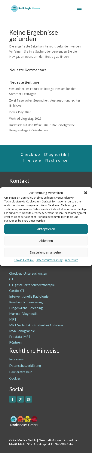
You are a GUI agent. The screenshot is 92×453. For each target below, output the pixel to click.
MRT (12, 319)
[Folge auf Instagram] (28, 399)
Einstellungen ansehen (46, 252)
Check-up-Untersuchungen (28, 273)
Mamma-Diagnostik (23, 313)
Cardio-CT (16, 290)
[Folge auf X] (20, 399)
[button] (85, 193)
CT (11, 279)
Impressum (71, 260)
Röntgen (15, 342)
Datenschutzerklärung (49, 260)
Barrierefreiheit (20, 372)
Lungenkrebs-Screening (26, 308)
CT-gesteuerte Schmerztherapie (32, 285)
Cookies (15, 378)
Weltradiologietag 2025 (25, 118)
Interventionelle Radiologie (29, 296)
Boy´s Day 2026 (20, 112)
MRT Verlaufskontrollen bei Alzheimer (36, 325)
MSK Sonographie (22, 331)
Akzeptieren (46, 229)
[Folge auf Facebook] (12, 399)
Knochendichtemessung (26, 302)
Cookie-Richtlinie (24, 260)
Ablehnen (46, 241)
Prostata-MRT (20, 336)
